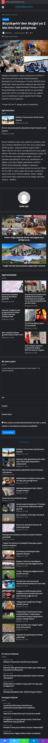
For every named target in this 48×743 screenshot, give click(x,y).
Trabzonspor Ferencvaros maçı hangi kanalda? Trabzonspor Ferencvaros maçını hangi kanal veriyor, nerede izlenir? (29, 615)
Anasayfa (7, 15)
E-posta (5, 406)
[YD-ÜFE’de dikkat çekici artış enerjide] (35, 315)
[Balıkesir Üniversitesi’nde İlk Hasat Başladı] (8, 120)
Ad (3, 397)
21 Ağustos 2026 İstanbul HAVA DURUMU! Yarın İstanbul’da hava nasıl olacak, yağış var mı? (29, 593)
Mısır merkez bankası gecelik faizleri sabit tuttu (12, 334)
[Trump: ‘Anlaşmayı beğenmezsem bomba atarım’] (8, 574)
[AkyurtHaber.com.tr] (24, 7)
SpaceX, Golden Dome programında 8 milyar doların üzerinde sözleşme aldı (11, 313)
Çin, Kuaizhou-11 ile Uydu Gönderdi (30, 515)
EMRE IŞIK (8, 33)
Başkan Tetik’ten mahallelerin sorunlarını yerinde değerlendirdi (29, 562)
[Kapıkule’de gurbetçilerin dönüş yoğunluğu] (8, 638)
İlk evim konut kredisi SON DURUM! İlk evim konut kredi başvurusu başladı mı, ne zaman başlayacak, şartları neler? (35, 298)
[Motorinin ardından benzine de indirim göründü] (12, 287)
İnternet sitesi (7, 414)
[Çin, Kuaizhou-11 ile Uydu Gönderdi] (8, 518)
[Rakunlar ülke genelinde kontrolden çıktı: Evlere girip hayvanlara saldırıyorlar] (8, 462)
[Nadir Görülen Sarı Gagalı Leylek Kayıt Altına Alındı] (8, 628)
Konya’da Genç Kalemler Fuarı (14, 498)
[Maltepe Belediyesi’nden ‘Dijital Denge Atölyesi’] (8, 491)
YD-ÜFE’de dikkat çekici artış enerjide (34, 324)
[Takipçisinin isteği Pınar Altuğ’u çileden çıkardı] (8, 605)
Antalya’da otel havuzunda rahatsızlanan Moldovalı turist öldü (30, 582)
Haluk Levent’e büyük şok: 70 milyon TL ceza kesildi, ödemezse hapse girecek (30, 506)
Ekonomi (15, 15)
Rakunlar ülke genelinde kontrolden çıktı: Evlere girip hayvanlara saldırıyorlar (30, 461)
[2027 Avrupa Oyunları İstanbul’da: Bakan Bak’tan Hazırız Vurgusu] (35, 338)
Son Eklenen (24, 442)
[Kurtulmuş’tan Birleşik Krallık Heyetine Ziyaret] (8, 554)
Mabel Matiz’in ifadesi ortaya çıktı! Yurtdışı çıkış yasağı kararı (30, 479)
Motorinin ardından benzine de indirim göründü (10, 296)
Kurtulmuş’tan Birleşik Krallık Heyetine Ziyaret (28, 552)
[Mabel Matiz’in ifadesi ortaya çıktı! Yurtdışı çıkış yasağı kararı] (8, 481)
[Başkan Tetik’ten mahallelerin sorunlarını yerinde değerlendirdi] (8, 564)
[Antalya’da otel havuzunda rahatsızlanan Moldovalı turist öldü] (8, 584)
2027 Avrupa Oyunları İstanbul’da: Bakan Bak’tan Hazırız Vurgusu (34, 348)
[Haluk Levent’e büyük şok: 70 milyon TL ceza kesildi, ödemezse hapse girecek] (8, 507)
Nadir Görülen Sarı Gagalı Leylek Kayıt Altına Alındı (29, 626)
